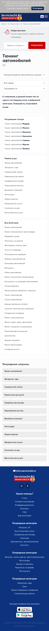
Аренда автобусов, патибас (16, 304)
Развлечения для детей (14, 176)
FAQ (24, 512)
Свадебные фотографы (14, 181)
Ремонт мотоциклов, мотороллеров (19, 277)
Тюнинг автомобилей (17, 124)
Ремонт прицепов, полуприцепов (18, 327)
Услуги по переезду (13, 250)
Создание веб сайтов (13, 172)
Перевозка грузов (12, 236)
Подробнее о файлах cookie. (17, 8)
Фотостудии (9, 195)
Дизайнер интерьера (13, 190)
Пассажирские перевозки (15, 254)
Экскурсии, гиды (11, 167)
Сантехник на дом (12, 208)
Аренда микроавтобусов (15, 259)
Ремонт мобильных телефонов (24, 590)
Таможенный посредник (14, 313)
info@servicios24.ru (26, 471)
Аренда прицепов (12, 340)
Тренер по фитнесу (24, 564)
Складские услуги (12, 349)
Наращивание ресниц (14, 185)
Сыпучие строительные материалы (19, 309)
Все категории (24, 516)
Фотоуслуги (24, 571)
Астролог (24, 545)
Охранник (24, 538)
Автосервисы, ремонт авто (16, 245)
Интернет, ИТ (24, 528)
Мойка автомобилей (13, 272)
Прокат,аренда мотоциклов (16, 331)
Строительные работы (24, 594)
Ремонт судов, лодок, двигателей (18, 322)
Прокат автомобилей (13, 163)
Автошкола (9, 268)
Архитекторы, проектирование (24, 542)
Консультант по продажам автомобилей (21, 281)
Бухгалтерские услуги (14, 213)
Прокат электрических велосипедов (20, 232)
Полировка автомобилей (15, 263)
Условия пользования (24, 502)
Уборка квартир (11, 199)
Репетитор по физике (24, 568)
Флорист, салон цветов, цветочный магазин (24, 557)
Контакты (24, 509)
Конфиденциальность (24, 505)
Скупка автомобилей (13, 300)
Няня (24, 587)
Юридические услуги (13, 204)
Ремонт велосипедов (13, 345)
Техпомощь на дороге (14, 241)
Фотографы (24, 561)
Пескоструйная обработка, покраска (20, 291)
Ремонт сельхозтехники (14, 318)
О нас (24, 498)
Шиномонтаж (10, 336)
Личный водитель (12, 286)
